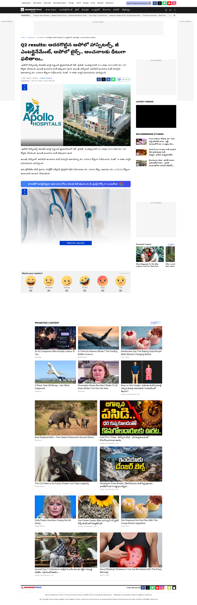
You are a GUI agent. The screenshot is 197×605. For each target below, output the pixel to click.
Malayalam (26, 3)
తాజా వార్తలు (50, 10)
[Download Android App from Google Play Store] (169, 588)
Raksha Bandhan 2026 (77, 15)
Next (174, 15)
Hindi (93, 3)
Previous (170, 15)
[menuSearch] (175, 10)
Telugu (71, 3)
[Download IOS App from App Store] (174, 588)
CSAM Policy (88, 595)
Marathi (100, 3)
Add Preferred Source (137, 3)
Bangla (86, 3)
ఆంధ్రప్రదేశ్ (95, 10)
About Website (51, 595)
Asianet (31, 587)
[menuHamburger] (170, 10)
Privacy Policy (76, 595)
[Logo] (32, 10)
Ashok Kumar (46, 78)
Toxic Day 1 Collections (98, 15)
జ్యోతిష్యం (126, 10)
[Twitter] (159, 3)
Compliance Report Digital (132, 595)
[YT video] (169, 3)
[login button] (166, 10)
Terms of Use (64, 595)
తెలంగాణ (107, 10)
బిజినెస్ (116, 10)
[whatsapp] (164, 3)
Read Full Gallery (76, 243)
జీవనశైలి (85, 10)
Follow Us (126, 79)
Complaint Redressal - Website (107, 595)
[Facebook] (155, 3)
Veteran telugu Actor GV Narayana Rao (124, 15)
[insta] (174, 3)
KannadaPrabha (59, 3)
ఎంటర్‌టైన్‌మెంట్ (65, 10)
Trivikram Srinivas (150, 15)
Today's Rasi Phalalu (41, 15)
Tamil (78, 3)
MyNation (110, 3)
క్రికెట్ (77, 10)
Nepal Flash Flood (59, 15)
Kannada (47, 3)
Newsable (37, 3)
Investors (148, 595)
